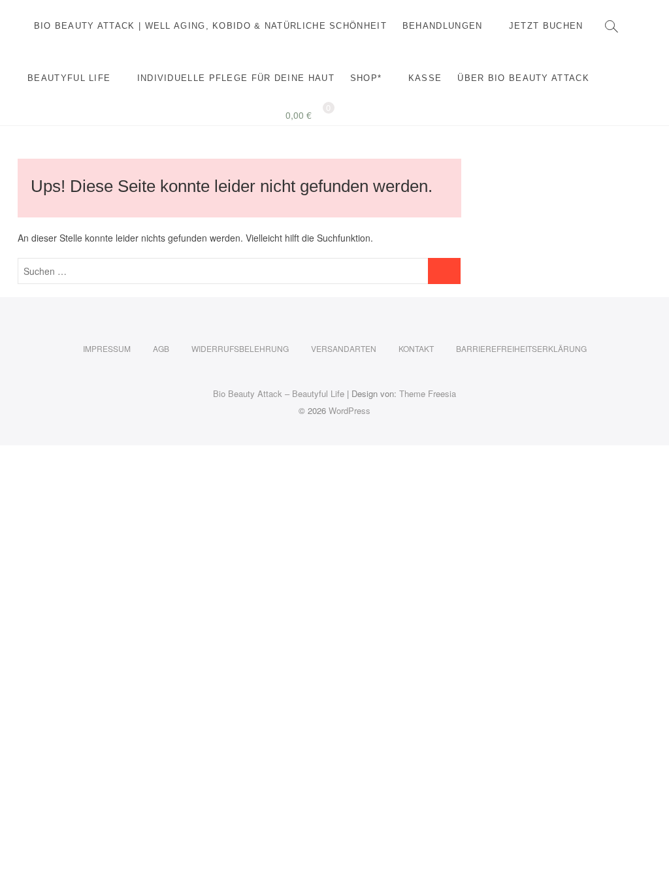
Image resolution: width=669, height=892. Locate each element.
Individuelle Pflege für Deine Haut (235, 78)
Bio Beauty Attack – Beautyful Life (278, 393)
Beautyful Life (68, 78)
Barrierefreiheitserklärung (521, 348)
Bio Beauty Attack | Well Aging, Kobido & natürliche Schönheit (210, 26)
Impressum (107, 348)
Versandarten (343, 348)
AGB (161, 348)
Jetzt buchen (546, 26)
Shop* (366, 78)
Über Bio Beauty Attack (523, 78)
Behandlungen (442, 26)
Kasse (425, 78)
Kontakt (416, 348)
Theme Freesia (427, 393)
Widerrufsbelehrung (240, 348)
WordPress (349, 410)
